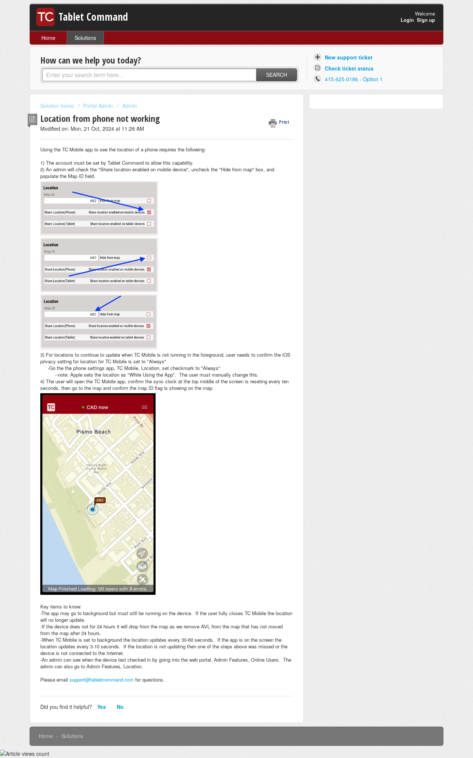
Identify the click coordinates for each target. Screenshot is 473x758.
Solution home (57, 105)
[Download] (223, 289)
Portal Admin (98, 105)
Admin (129, 105)
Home (48, 37)
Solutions (85, 37)
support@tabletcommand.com (101, 679)
